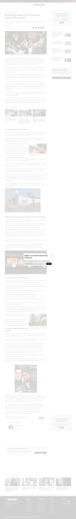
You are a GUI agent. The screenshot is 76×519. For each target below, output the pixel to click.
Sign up (49, 263)
